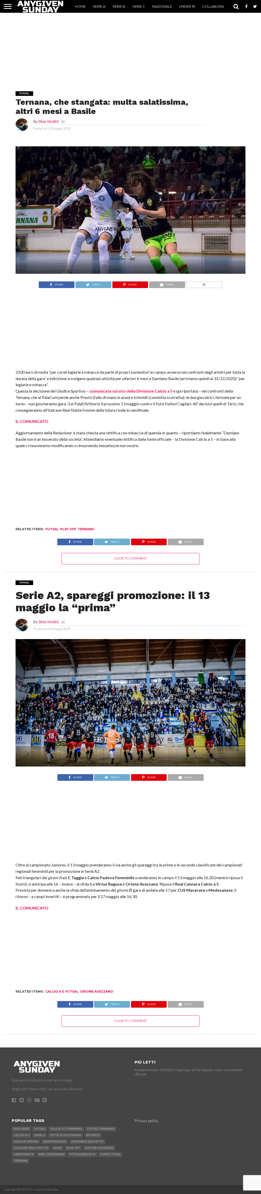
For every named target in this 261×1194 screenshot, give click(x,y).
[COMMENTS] (204, 283)
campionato (24, 1154)
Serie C (138, 6)
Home (80, 6)
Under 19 (187, 6)
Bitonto (93, 1135)
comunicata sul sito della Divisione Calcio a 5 (131, 390)
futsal (52, 529)
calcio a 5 (54, 991)
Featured (21, 1129)
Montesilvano (54, 1141)
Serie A (99, 6)
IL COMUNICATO (32, 421)
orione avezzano (96, 991)
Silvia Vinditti (48, 121)
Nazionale (162, 6)
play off (68, 529)
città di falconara (65, 1135)
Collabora (213, 6)
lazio (57, 1148)
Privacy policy (146, 1121)
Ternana (86, 529)
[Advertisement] (130, 45)
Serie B (118, 6)
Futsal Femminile (101, 1129)
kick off (73, 1148)
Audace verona (26, 1141)
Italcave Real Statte (31, 1148)
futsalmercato (82, 1154)
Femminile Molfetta (87, 1141)
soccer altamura (99, 1148)
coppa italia (110, 1154)
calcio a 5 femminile (66, 1129)
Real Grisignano (51, 1154)
